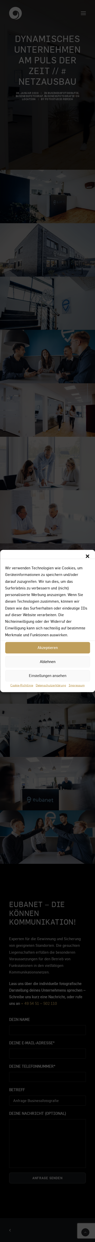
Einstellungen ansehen (47, 675)
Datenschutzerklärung (51, 685)
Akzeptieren (47, 647)
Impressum (77, 685)
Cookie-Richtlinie (21, 685)
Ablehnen (47, 661)
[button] (87, 556)
